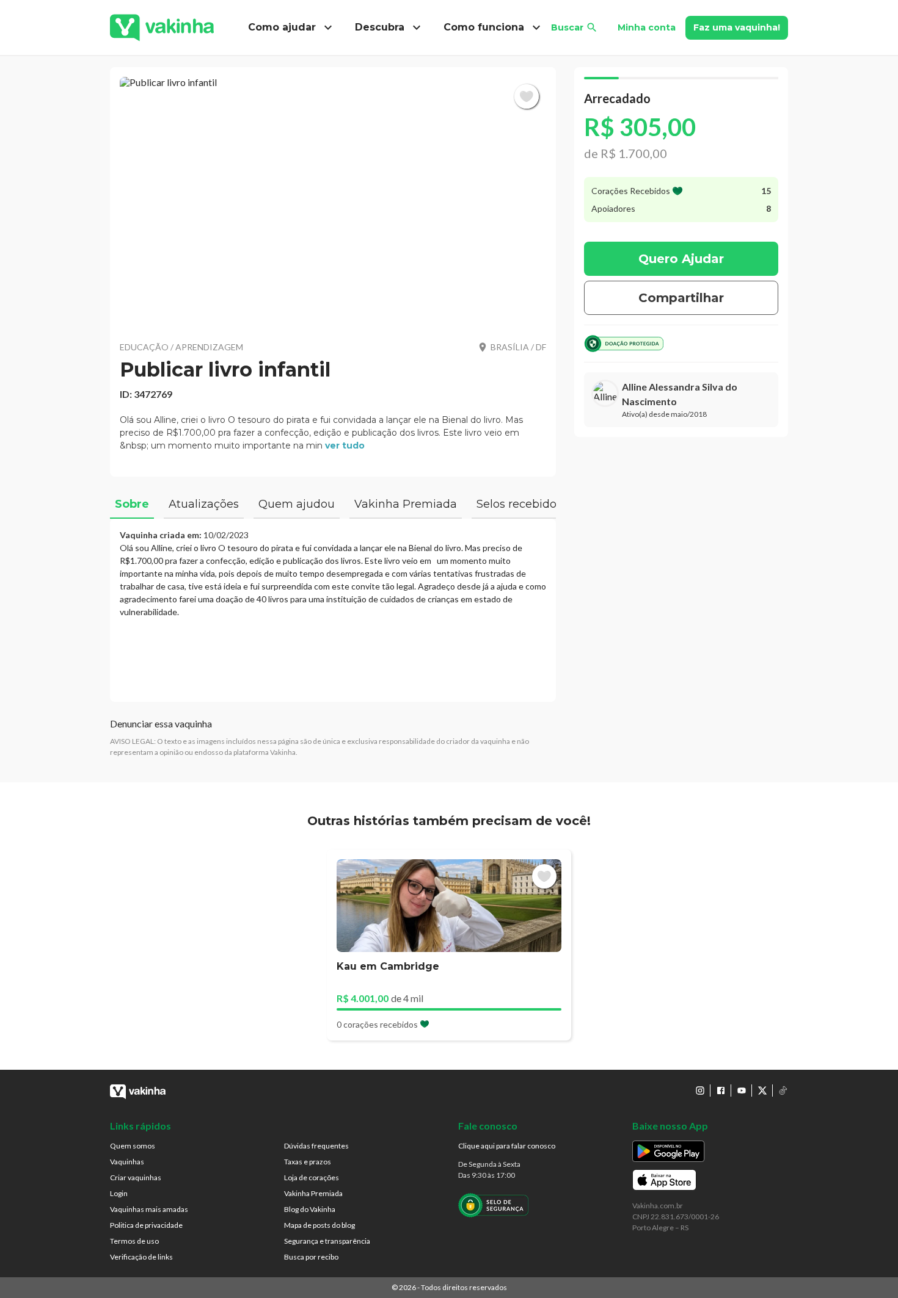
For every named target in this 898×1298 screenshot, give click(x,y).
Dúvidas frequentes (316, 1145)
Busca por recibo (311, 1256)
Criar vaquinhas (135, 1177)
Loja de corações (311, 1177)
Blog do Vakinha (309, 1209)
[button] (333, 201)
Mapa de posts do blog (319, 1225)
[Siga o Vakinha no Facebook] (721, 1090)
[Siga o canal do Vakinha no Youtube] (742, 1090)
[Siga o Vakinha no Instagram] (700, 1090)
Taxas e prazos (307, 1161)
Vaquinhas (127, 1161)
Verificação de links (141, 1256)
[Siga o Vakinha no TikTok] (783, 1090)
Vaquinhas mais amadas (149, 1209)
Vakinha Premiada (313, 1193)
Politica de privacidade (146, 1225)
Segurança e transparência (327, 1241)
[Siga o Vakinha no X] (762, 1090)
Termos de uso (134, 1241)
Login (119, 1193)
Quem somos (132, 1145)
